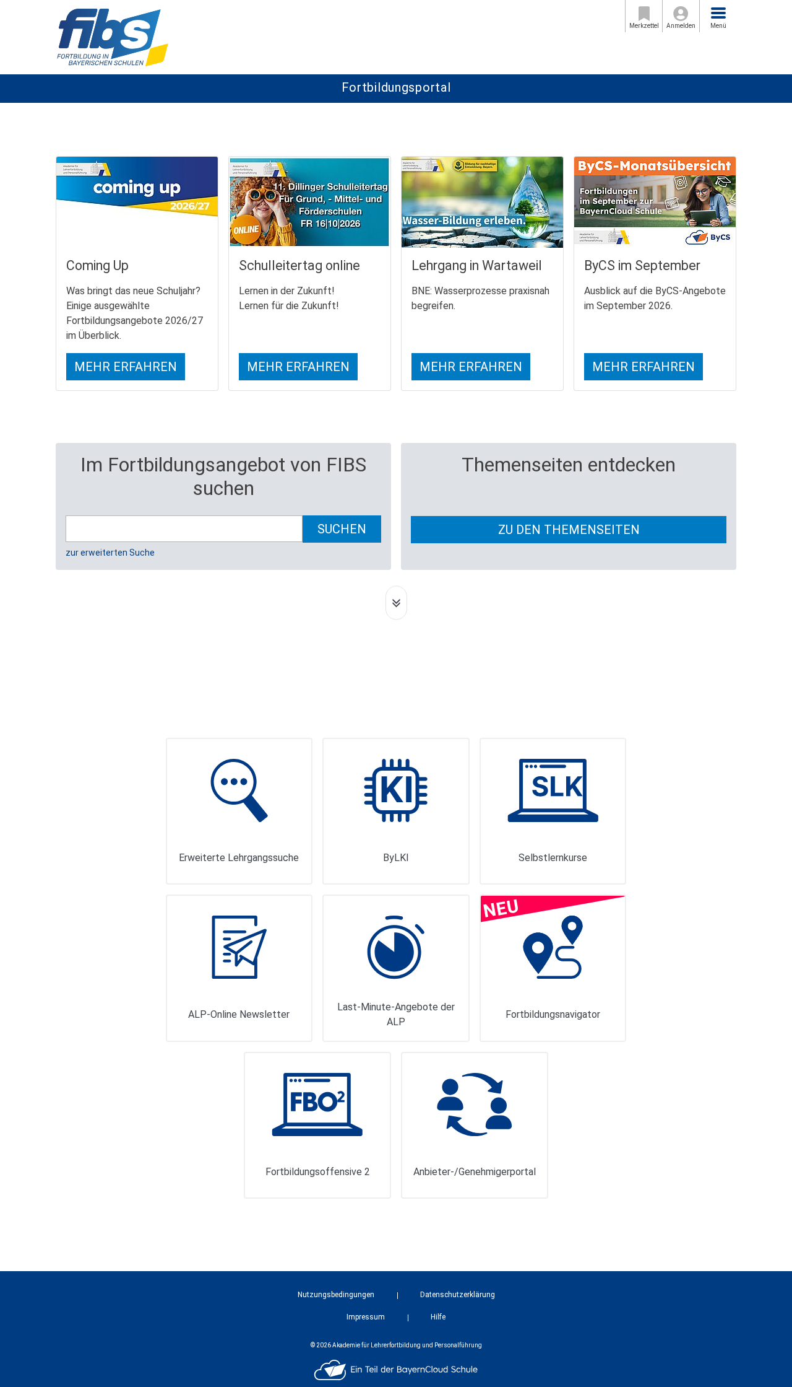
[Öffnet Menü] (718, 13)
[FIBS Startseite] (112, 36)
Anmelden (680, 25)
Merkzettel (644, 25)
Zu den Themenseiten (569, 529)
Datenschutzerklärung (457, 1294)
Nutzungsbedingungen (336, 1294)
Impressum (365, 1317)
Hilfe (438, 1317)
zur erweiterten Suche (110, 553)
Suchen (341, 529)
